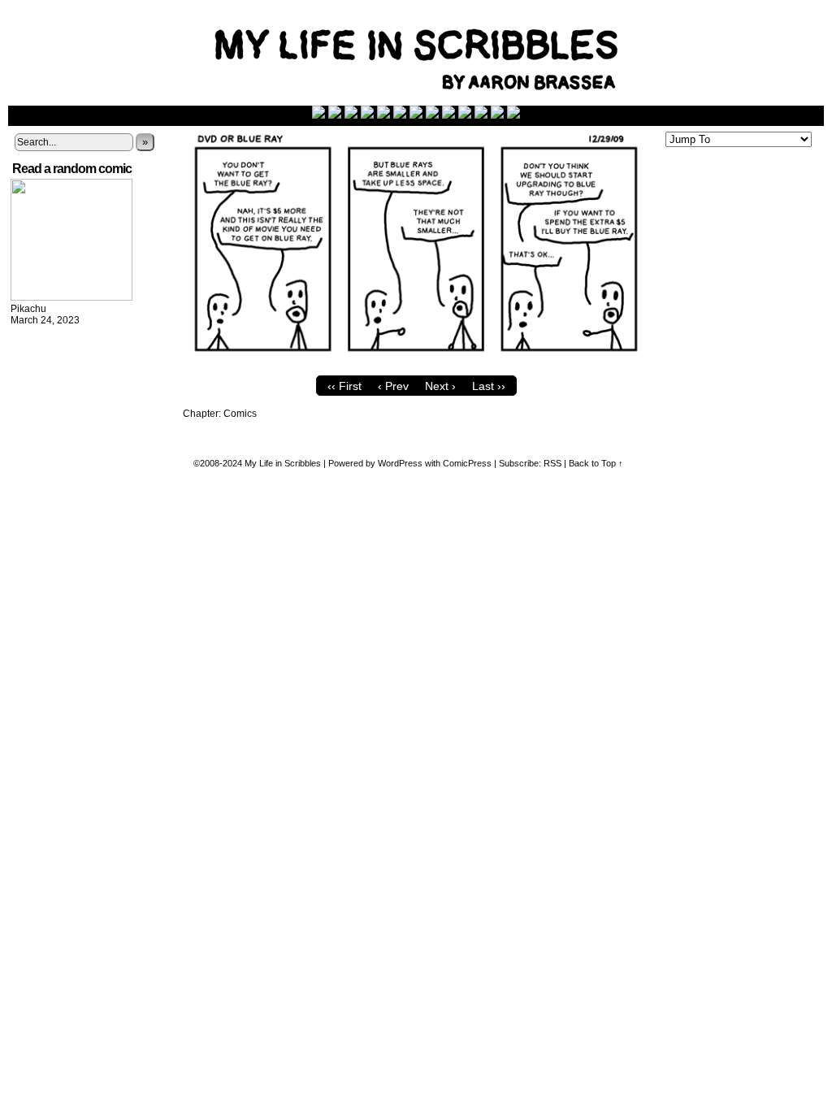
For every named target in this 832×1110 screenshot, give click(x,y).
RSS (552, 463)
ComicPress (467, 463)
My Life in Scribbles (283, 463)
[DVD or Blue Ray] (416, 364)
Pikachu (28, 308)
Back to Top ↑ (596, 463)
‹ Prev (393, 385)
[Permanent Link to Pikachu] (71, 297)
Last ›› (488, 385)
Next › (440, 385)
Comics (240, 413)
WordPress (400, 463)
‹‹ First (344, 385)
